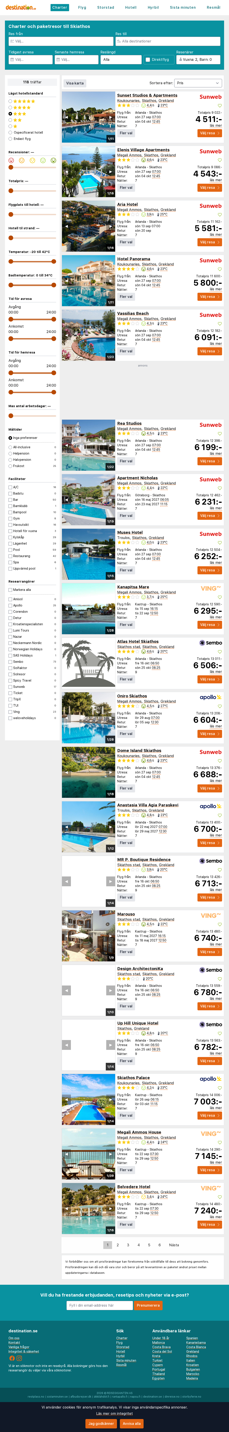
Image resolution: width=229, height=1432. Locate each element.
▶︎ (110, 117)
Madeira (192, 1378)
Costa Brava (161, 1347)
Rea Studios (129, 423)
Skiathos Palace (133, 1077)
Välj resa (207, 133)
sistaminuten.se (57, 1396)
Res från (15, 34)
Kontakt (14, 1342)
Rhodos (191, 1356)
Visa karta (75, 83)
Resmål (214, 7)
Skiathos (149, 101)
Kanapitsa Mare (133, 587)
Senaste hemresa (69, 52)
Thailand (158, 1374)
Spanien (192, 1338)
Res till (121, 34)
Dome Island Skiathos (139, 750)
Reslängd (107, 52)
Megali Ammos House (139, 1132)
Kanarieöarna (196, 1342)
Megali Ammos (129, 155)
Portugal (158, 1369)
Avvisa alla (132, 1423)
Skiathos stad (128, 647)
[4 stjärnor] (32, 107)
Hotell (131, 7)
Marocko (192, 1374)
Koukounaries (128, 101)
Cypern (157, 1365)
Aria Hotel (127, 204)
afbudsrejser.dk (80, 1396)
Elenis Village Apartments (143, 149)
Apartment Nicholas (137, 478)
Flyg (82, 7)
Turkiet (157, 1360)
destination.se (152, 1396)
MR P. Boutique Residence (144, 859)
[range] (10, 167)
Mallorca (158, 1342)
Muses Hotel (130, 532)
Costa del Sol (162, 1351)
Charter (59, 7)
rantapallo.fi (119, 1396)
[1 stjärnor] (32, 126)
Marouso (126, 914)
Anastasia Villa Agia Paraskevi (147, 805)
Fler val (126, 133)
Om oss (13, 1338)
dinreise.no (172, 1396)
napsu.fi (135, 1396)
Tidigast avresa (21, 52)
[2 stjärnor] (32, 120)
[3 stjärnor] (32, 114)
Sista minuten (183, 7)
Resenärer (184, 52)
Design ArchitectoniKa (140, 968)
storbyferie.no (191, 1396)
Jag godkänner (101, 1423)
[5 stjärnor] (32, 101)
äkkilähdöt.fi (101, 1396)
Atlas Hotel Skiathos (138, 641)
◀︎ (66, 117)
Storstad (105, 7)
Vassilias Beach (133, 313)
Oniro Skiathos (132, 696)
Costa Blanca (196, 1347)
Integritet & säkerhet (23, 1351)
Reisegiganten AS (120, 1393)
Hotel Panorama (133, 259)
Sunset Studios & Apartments (147, 95)
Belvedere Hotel (133, 1186)
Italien (190, 1360)
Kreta (156, 1356)
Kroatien (192, 1365)
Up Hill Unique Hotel (137, 1023)
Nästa (174, 1245)
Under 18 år (160, 1338)
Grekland (166, 101)
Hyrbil (153, 7)
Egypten (158, 1378)
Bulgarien (193, 1369)
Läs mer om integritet (114, 1413)
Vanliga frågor (18, 1347)
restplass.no (36, 1396)
